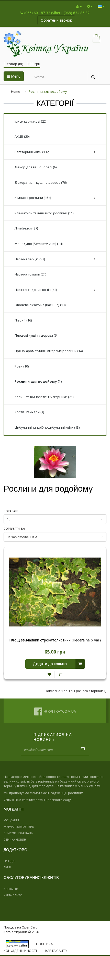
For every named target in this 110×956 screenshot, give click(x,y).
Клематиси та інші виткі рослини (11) (44, 213)
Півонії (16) (23, 320)
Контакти (11, 889)
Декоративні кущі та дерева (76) (41, 182)
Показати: (11, 511)
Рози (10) (22, 366)
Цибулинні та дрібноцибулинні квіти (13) (47, 427)
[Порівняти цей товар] (61, 674)
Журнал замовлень (19, 827)
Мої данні (11, 820)
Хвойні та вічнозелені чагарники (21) (44, 396)
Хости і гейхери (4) (29, 412)
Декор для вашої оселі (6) (36, 167)
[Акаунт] (79, 6)
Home (15, 91)
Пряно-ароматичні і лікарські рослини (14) (49, 350)
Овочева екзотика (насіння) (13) (40, 304)
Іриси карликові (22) (31, 121)
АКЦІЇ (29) (22, 136)
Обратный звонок (56, 20)
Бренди (9, 861)
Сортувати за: (14, 528)
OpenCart (29, 927)
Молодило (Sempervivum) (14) (39, 243)
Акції (7, 867)
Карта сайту (13, 895)
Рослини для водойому (48, 91)
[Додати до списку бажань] (49, 674)
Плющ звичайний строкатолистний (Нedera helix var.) (55, 640)
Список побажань (18, 833)
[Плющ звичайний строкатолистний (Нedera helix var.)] (55, 592)
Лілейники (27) (26, 228)
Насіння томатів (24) (30, 274)
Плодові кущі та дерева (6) (36, 335)
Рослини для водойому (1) (38, 381)
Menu (15, 76)
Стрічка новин (15, 839)
